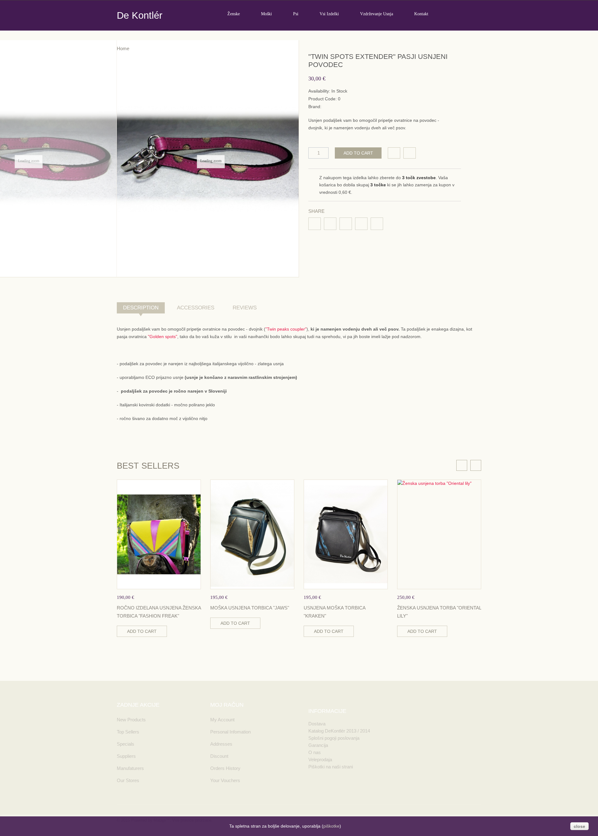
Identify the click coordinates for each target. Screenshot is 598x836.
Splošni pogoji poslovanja (333, 738)
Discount (219, 756)
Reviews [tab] (245, 308)
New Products (131, 719)
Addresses (221, 744)
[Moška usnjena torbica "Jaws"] (252, 534)
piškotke (331, 826)
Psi (295, 14)
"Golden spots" (162, 336)
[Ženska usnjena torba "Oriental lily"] (439, 534)
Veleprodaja (320, 759)
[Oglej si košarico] (450, 13)
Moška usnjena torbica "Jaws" (249, 607)
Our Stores (128, 780)
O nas (314, 752)
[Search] (478, 13)
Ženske (233, 14)
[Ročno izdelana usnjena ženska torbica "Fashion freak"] (159, 534)
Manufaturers (130, 768)
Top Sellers (128, 731)
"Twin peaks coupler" (285, 329)
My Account (222, 719)
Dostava (316, 723)
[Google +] (377, 223)
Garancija (318, 745)
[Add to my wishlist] (394, 153)
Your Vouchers (225, 780)
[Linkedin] (345, 223)
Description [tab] (141, 308)
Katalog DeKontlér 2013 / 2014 (339, 730)
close (579, 826)
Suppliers (126, 756)
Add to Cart (358, 152)
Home (123, 48)
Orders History (225, 768)
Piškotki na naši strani (330, 766)
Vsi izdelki (329, 14)
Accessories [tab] (195, 308)
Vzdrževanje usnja (376, 14)
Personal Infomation (230, 731)
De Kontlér (139, 15)
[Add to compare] (409, 153)
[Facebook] (314, 223)
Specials (125, 744)
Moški (266, 14)
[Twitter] (330, 223)
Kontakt (421, 14)
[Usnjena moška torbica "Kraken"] (345, 534)
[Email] (361, 223)
